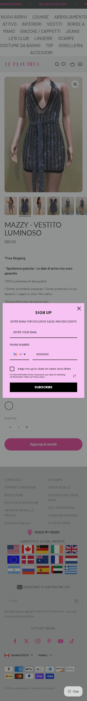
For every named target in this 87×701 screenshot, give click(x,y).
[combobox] (19, 354)
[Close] (79, 308)
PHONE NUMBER (19, 345)
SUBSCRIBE (43, 387)
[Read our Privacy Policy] (74, 375)
